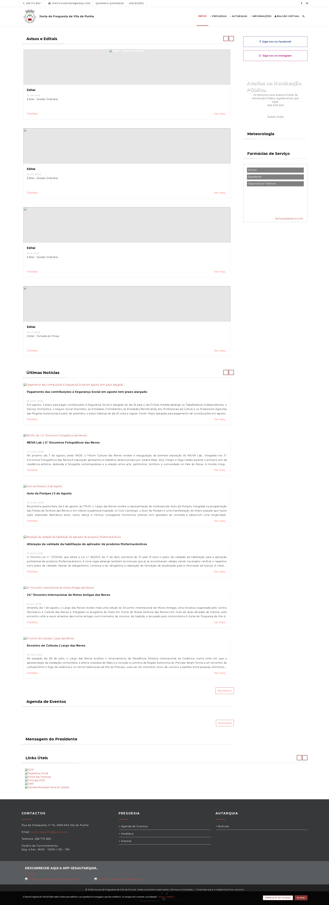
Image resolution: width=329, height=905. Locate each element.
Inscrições (136, 3)
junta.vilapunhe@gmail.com (70, 3)
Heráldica (126, 833)
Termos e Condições (181, 889)
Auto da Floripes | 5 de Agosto (49, 493)
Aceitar (301, 898)
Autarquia (239, 16)
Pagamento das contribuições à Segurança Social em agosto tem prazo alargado (87, 391)
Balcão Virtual (287, 16)
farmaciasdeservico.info (289, 218)
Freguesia (219, 16)
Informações (262, 16)
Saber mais (275, 116)
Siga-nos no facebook (276, 41)
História (125, 841)
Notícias (223, 826)
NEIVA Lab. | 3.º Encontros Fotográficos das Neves (63, 442)
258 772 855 (32, 3)
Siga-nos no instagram (276, 55)
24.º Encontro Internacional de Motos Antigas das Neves (68, 594)
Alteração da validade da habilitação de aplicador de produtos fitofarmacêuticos (87, 544)
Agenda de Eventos (134, 826)
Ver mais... (220, 113)
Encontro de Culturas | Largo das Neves (56, 645)
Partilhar (32, 113)
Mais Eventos (225, 723)
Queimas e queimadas (110, 3)
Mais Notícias (225, 690)
